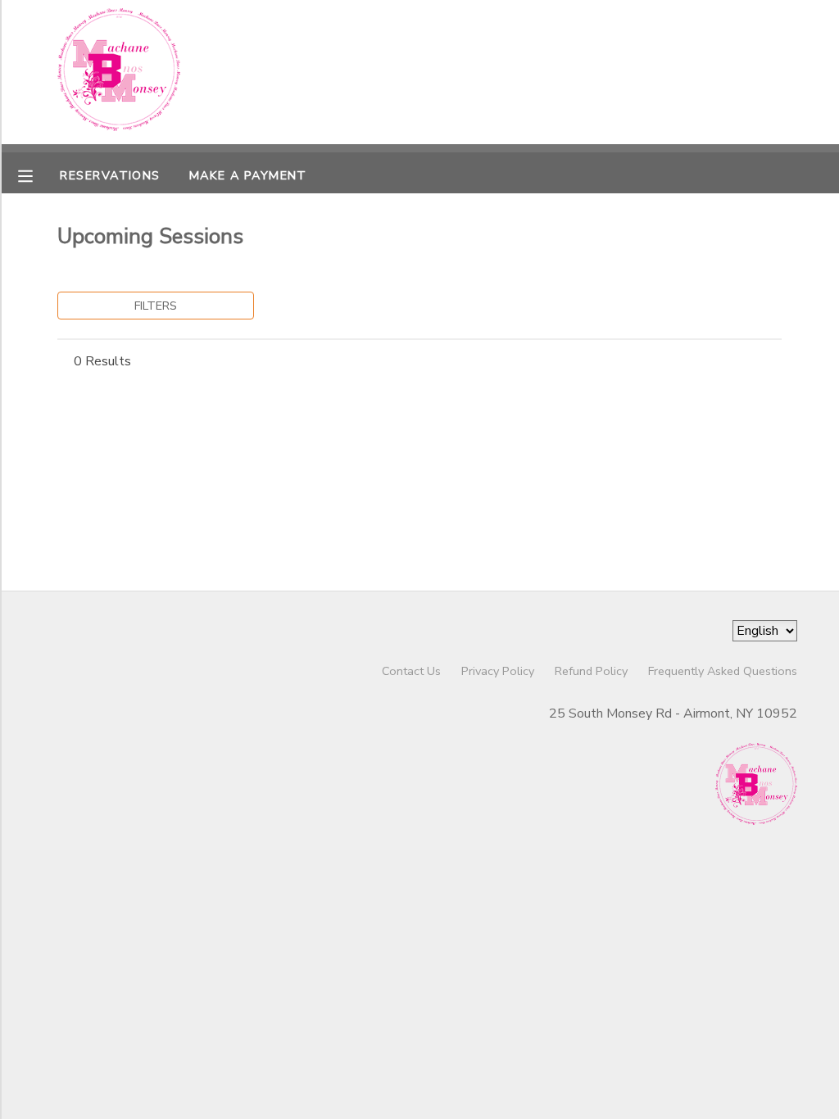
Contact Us (411, 671)
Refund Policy (591, 671)
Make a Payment (248, 175)
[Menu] (37, 174)
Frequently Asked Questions (722, 671)
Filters (155, 305)
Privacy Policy (497, 671)
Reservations (110, 175)
